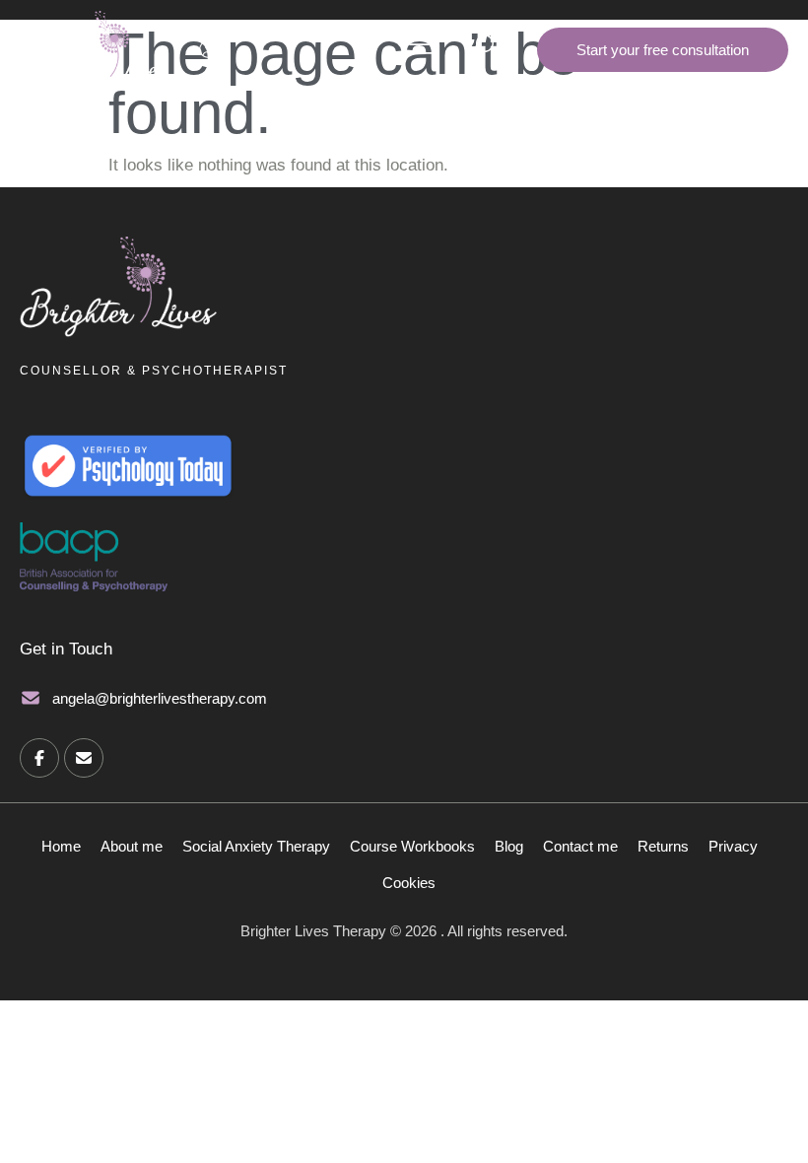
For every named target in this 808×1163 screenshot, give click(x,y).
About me (132, 846)
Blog (509, 846)
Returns (663, 846)
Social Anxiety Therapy (256, 846)
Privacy (733, 846)
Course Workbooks (412, 846)
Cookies (409, 882)
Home (61, 846)
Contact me (580, 846)
